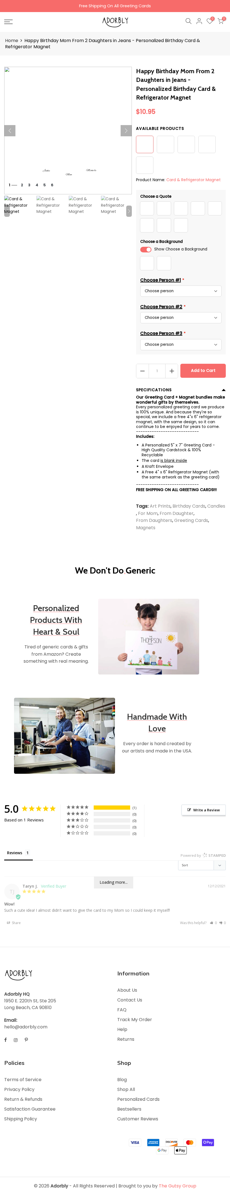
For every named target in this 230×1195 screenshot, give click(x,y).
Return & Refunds (23, 1099)
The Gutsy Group (177, 1186)
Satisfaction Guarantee (30, 1109)
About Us (127, 990)
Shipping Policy (20, 1119)
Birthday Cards (189, 506)
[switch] (145, 249)
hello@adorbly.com (25, 1027)
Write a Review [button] (206, 809)
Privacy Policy (19, 1089)
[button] (213, 922)
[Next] (126, 130)
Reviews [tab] (14, 852)
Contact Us (129, 1000)
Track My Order (134, 1019)
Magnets (145, 527)
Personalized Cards (138, 1099)
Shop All (126, 1089)
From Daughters (154, 520)
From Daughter (177, 513)
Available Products (160, 128)
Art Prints (160, 506)
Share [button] (16, 922)
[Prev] (9, 130)
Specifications (154, 390)
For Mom (148, 513)
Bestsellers (129, 1109)
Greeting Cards (191, 520)
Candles (216, 506)
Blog (122, 1079)
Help (122, 1029)
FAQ (122, 1010)
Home (11, 41)
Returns (125, 1039)
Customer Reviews (137, 1119)
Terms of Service (23, 1079)
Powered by (203, 855)
